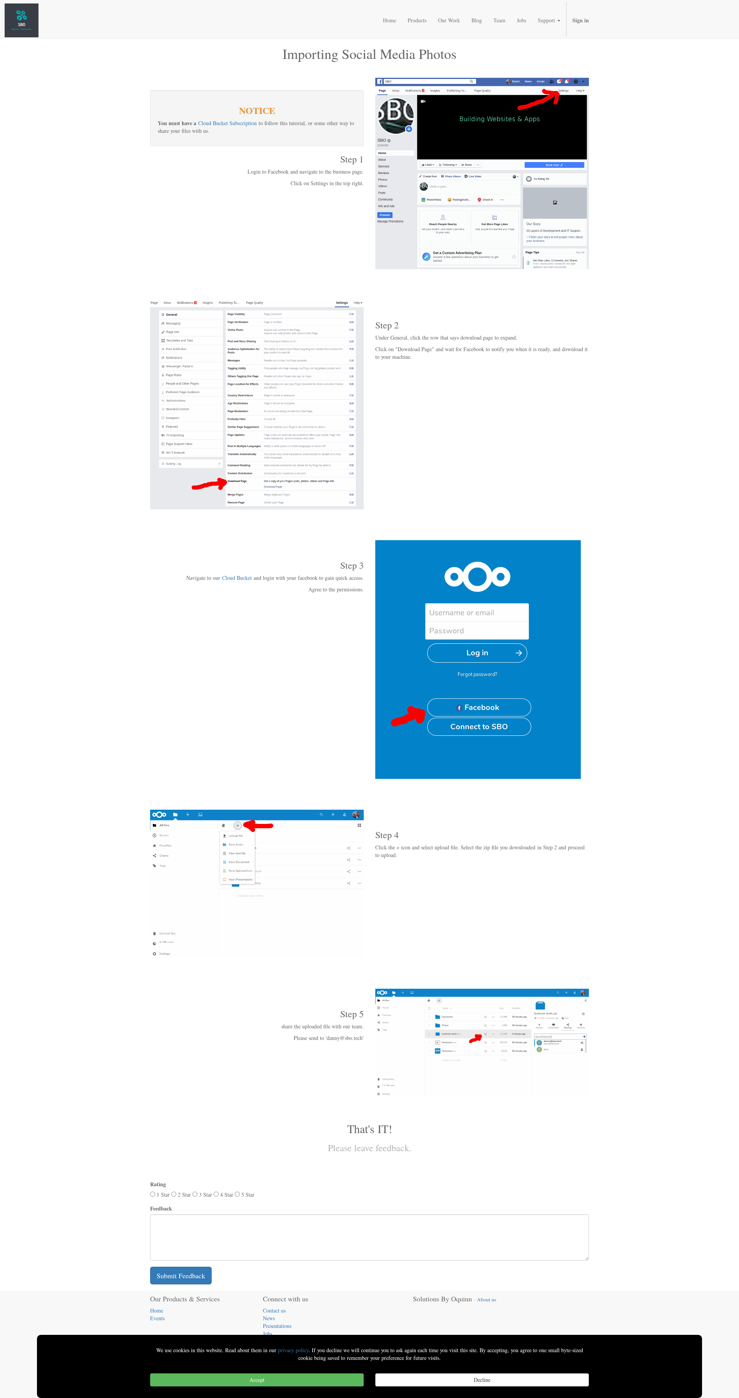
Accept (256, 1379)
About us (486, 1299)
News (269, 1318)
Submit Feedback (181, 1275)
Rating (158, 1184)
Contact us (274, 1310)
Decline (482, 1379)
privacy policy (293, 1350)
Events (157, 1318)
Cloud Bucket (237, 577)
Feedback (161, 1208)
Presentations (277, 1325)
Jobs (267, 1333)
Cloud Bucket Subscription (227, 123)
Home (156, 1310)
